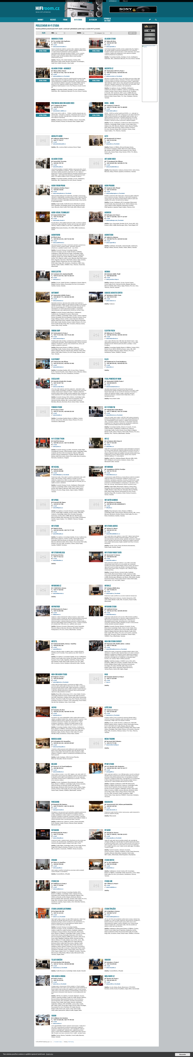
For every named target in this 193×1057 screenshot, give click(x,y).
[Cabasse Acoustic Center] (96, 297)
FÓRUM (65, 19)
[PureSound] (43, 806)
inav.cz (108, 682)
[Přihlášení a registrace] (150, 19)
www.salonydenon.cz (59, 193)
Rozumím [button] (182, 1054)
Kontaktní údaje (58, 1041)
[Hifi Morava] (96, 471)
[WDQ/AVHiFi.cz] (96, 980)
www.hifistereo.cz (111, 415)
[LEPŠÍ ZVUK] (96, 711)
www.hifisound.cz (111, 614)
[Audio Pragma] (96, 190)
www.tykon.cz (57, 446)
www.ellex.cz (110, 367)
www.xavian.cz (57, 1023)
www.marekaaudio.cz (59, 746)
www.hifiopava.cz (58, 507)
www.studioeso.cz (58, 889)
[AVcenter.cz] (96, 72)
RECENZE (53, 19)
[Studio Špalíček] (96, 913)
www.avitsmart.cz (58, 300)
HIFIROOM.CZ (113, 1)
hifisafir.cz (109, 507)
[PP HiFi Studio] (96, 768)
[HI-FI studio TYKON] (43, 443)
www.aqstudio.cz (111, 46)
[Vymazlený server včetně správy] (149, 46)
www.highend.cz (57, 682)
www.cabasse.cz (111, 300)
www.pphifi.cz (110, 772)
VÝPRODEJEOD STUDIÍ (107, 19)
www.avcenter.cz (111, 76)
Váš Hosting (71, 1041)
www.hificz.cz (110, 446)
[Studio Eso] (43, 885)
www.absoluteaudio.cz (59, 144)
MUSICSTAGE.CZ (84, 1)
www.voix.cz (56, 984)
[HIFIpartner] (43, 611)
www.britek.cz (110, 868)
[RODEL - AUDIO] (96, 107)
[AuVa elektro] (43, 276)
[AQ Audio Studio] (43, 163)
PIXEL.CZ (125, 1)
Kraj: (52, 33)
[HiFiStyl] (43, 645)
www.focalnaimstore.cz (113, 386)
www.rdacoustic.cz (111, 810)
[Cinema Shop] (43, 335)
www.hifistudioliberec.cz (113, 534)
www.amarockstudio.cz (59, 46)
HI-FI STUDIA (78, 19)
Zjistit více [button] (49, 1054)
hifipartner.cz (57, 614)
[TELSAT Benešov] (43, 964)
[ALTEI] (96, 140)
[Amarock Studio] (43, 43)
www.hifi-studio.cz (111, 560)
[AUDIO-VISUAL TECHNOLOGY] (43, 217)
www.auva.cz (57, 279)
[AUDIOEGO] (96, 217)
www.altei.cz (109, 144)
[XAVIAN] (43, 1020)
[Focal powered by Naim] (96, 383)
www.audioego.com (111, 220)
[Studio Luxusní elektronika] (43, 913)
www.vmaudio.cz (111, 967)
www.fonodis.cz (57, 415)
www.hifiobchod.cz (58, 593)
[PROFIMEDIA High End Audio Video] (43, 107)
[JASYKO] (43, 711)
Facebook (67, 76)
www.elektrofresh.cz (112, 338)
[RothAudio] (43, 834)
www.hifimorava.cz (111, 474)
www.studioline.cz (111, 887)
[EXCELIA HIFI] (43, 383)
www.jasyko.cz (57, 715)
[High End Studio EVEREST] (96, 645)
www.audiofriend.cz (58, 242)
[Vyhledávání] (156, 19)
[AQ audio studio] (96, 43)
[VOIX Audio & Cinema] (43, 980)
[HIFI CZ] (96, 443)
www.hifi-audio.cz (58, 167)
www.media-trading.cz (112, 745)
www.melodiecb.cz (58, 772)
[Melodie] (43, 768)
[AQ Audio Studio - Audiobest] (43, 72)
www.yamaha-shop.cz (112, 279)
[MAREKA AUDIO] (43, 743)
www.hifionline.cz (58, 560)
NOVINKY (40, 19)
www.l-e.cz (56, 916)
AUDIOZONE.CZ (69, 1)
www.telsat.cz (57, 967)
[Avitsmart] (43, 297)
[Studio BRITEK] (96, 864)
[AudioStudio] (96, 239)
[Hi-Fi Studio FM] (96, 411)
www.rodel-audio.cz (111, 111)
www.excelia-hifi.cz (58, 386)
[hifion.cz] (96, 590)
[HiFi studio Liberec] (96, 530)
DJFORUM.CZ (99, 1)
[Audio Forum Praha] (43, 190)
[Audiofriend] (43, 239)
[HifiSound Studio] (96, 611)
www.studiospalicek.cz (112, 916)
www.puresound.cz (58, 810)
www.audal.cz (110, 593)
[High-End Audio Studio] (43, 678)
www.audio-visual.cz (59, 220)
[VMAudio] (96, 964)
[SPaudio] (43, 864)
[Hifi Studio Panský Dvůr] (96, 557)
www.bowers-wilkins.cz (59, 111)
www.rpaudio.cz (110, 838)
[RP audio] (96, 834)
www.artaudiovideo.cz (112, 167)
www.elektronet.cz (58, 367)
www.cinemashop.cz (59, 338)
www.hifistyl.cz (57, 649)
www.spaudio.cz (57, 868)
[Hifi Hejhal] (43, 471)
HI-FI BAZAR (93, 19)
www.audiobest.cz (58, 76)
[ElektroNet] (43, 363)
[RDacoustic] (96, 806)
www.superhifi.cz (111, 242)
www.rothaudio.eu (58, 838)
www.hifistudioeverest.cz (113, 649)
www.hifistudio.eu (58, 534)
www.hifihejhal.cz (58, 474)
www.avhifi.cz (110, 984)
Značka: (79, 33)
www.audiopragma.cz (112, 193)
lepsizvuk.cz (109, 715)
